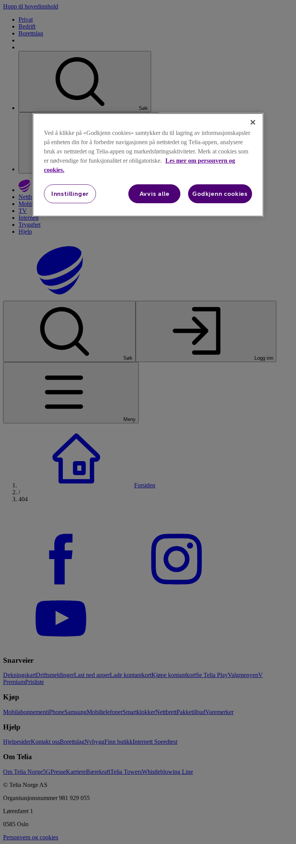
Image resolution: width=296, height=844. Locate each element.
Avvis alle (155, 193)
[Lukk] (252, 122)
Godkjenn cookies (220, 193)
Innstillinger (70, 193)
